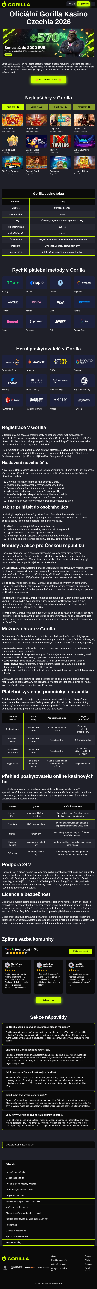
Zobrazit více (48, 1000)
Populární (11, 107)
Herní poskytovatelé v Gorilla (19, 1190)
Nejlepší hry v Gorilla (15, 1172)
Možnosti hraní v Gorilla (17, 1207)
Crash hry (58, 107)
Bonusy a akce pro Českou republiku (23, 1201)
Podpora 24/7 (12, 1225)
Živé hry (34, 107)
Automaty (82, 107)
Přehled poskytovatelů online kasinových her (27, 1219)
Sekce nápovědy (14, 1242)
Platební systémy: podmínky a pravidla (24, 1213)
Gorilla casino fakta (15, 1178)
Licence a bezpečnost (16, 1231)
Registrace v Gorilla (15, 1195)
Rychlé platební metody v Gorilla (21, 1184)
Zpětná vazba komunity (17, 1236)
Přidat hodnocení (80, 951)
